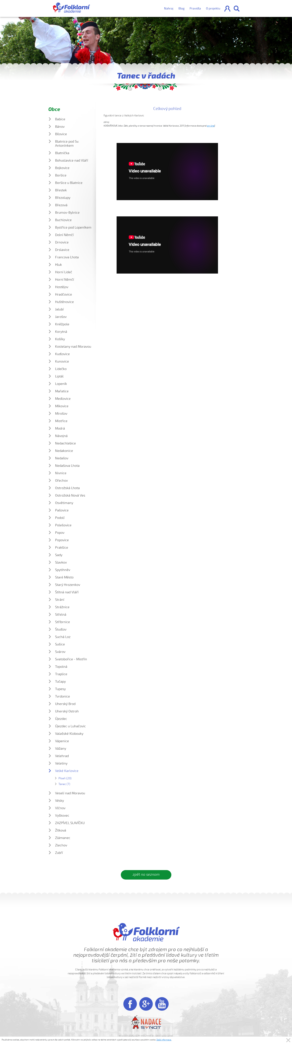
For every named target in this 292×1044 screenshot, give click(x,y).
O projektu (213, 8)
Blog (181, 8)
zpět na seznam (146, 874)
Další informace (164, 1040)
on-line (210, 125)
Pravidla (195, 8)
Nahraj (168, 8)
